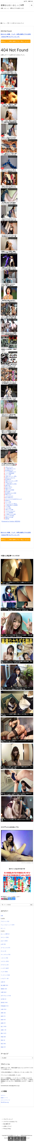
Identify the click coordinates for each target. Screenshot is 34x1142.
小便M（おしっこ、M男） (11, 476)
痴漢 (3, 1019)
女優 (3, 992)
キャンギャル (5, 954)
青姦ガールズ (8, 494)
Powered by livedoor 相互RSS (11, 521)
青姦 (3, 1036)
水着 (3, 1009)
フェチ (4, 971)
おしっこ (3, 928)
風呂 (3, 1043)
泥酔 (3, 1012)
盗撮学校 (7, 518)
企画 (3, 982)
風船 (3, 1047)
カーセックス (5, 947)
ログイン (3, 1095)
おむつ (4, 940)
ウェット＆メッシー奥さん (11, 503)
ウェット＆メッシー (7, 924)
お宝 (3, 944)
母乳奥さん (7, 500)
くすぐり (4, 958)
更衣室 (4, 1002)
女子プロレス (6, 995)
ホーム (3, 23)
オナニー (5, 937)
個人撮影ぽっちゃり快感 (10, 493)
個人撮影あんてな (9, 470)
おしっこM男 (8, 474)
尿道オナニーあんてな (10, 477)
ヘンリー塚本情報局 (9, 473)
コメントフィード (5, 1100)
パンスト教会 (8, 508)
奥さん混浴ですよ (9, 497)
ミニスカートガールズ (10, 511)
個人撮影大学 (8, 479)
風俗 (3, 1040)
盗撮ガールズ (8, 488)
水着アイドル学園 (9, 509)
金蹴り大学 (7, 485)
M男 (2, 915)
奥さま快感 (7, 491)
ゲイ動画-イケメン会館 (10, 514)
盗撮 (3, 1023)
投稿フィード (4, 1097)
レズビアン (4, 978)
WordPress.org (5, 1102)
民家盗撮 (4, 1006)
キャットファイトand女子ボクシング (13, 499)
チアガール (4, 964)
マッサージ (5, 975)
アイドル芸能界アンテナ (10, 471)
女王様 (3, 999)
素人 (3, 1026)
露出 (3, 1033)
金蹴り (3, 1030)
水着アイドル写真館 (9, 489)
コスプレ (5, 961)
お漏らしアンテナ (9, 467)
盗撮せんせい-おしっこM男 (11, 480)
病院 (3, 1016)
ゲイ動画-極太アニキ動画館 (11, 505)
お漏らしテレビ (8, 482)
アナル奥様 (7, 506)
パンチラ (5, 968)
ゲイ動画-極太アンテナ (10, 468)
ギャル (3, 951)
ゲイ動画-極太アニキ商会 (11, 483)
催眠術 (4, 988)
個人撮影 (4, 985)
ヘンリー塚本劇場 (9, 512)
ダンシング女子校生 (9, 515)
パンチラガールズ (9, 496)
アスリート (5, 921)
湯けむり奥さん (8, 486)
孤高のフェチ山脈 (9, 517)
